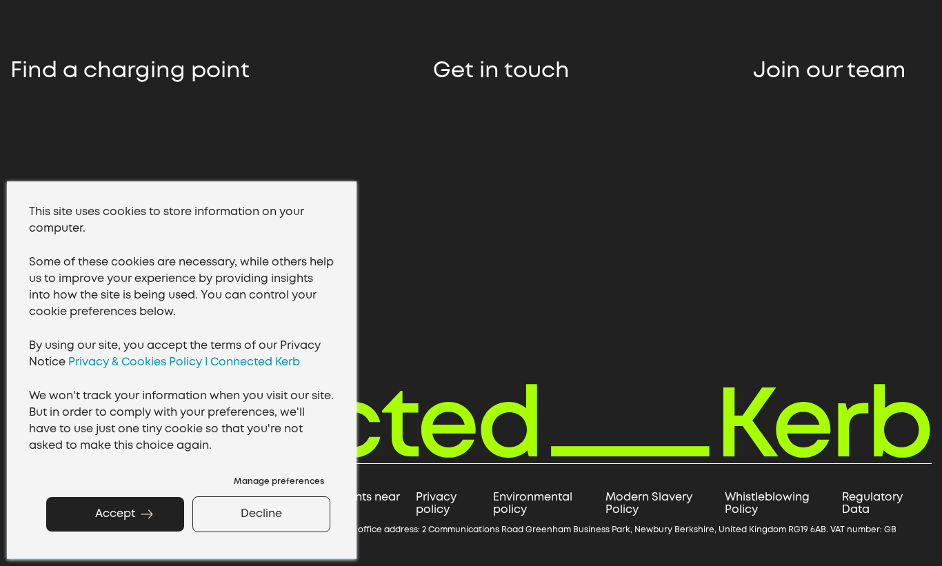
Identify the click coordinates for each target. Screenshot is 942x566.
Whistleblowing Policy (767, 503)
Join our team (832, 71)
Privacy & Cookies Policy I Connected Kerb (184, 362)
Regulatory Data (872, 503)
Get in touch (504, 71)
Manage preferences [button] (279, 481)
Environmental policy (532, 503)
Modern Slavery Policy (648, 503)
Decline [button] (261, 514)
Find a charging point (132, 71)
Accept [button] (115, 514)
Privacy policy (436, 503)
